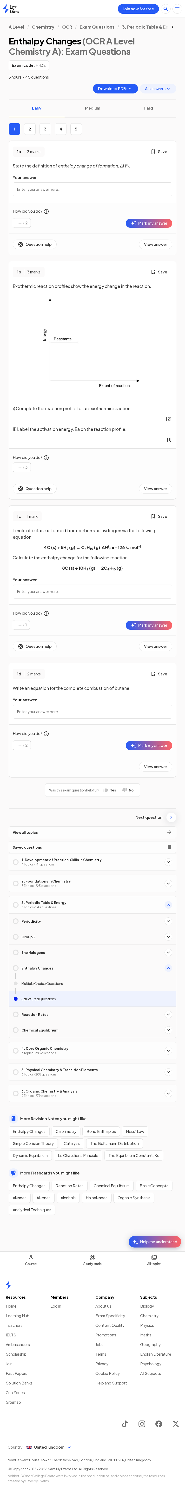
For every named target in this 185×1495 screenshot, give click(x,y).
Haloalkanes (96, 1197)
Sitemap (13, 1402)
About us (103, 1306)
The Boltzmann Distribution (114, 1143)
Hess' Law (135, 1131)
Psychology (150, 1363)
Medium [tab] (92, 108)
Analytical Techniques (32, 1209)
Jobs (99, 1344)
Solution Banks (19, 1382)
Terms (100, 1354)
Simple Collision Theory (33, 1143)
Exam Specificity (110, 1315)
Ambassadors (18, 1344)
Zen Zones (15, 1392)
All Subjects (150, 1373)
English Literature (155, 1354)
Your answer (25, 177)
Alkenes (44, 1197)
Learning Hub (17, 1315)
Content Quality (110, 1325)
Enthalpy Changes (29, 1131)
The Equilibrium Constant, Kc (133, 1155)
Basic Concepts (154, 1185)
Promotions (105, 1334)
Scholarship (16, 1354)
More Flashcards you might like (49, 1172)
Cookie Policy (107, 1373)
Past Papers (16, 1373)
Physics (147, 1325)
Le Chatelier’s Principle (78, 1155)
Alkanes (19, 1197)
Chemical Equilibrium (112, 1185)
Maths (145, 1334)
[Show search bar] (166, 9)
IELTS (11, 1334)
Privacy (101, 1363)
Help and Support (111, 1382)
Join (9, 1363)
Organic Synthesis (134, 1197)
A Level (16, 27)
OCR (67, 27)
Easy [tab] (36, 108)
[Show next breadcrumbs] (172, 27)
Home (11, 1306)
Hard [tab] (148, 108)
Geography (150, 1344)
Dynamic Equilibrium (30, 1155)
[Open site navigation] (177, 9)
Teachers (14, 1325)
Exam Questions (97, 27)
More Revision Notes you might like (53, 1118)
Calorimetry (66, 1131)
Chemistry (43, 27)
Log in (56, 1306)
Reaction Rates (70, 1185)
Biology (147, 1306)
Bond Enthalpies (101, 1131)
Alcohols (68, 1197)
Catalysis (72, 1143)
